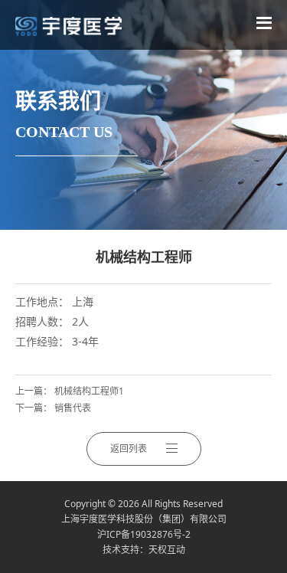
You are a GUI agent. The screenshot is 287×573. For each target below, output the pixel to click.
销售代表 (72, 407)
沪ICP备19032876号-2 (144, 534)
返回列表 (128, 448)
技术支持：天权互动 (144, 549)
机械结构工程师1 (89, 391)
